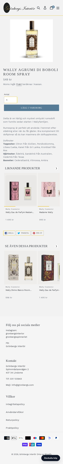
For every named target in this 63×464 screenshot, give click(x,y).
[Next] (56, 168)
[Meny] (58, 8)
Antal (6, 94)
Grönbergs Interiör (27, 454)
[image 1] (21, 190)
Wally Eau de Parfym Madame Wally (19, 212)
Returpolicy (12, 420)
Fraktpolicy (12, 427)
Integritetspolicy (15, 404)
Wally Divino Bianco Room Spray (18, 290)
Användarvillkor (15, 412)
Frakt (19, 84)
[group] (20, 198)
